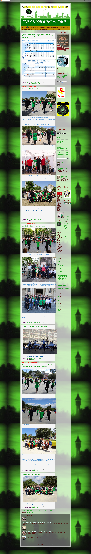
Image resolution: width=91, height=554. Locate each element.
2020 (59, 294)
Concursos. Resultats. (65, 214)
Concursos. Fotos (54, 27)
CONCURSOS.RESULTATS (33, 27)
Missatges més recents (27, 510)
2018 (59, 297)
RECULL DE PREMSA (52, 29)
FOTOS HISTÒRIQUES (64, 27)
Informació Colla (43, 29)
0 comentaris (39, 82)
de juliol (60, 271)
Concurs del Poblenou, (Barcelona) (33, 89)
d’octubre (60, 268)
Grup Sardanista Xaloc (60, 143)
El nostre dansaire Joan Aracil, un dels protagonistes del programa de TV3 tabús (63, 168)
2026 (59, 258)
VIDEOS (59, 29)
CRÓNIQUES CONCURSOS (45, 27)
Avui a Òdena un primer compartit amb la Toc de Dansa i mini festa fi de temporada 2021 (37, 365)
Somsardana (59, 137)
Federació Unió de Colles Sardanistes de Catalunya (61, 145)
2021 (59, 293)
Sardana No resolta (60, 141)
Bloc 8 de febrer (60, 151)
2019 (59, 296)
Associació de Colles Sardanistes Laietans (63, 153)
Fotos (65, 221)
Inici (38, 510)
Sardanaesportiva (60, 140)
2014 (59, 303)
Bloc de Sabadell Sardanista (62, 148)
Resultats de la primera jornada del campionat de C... (63, 276)
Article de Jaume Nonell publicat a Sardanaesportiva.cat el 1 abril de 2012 (39, 531)
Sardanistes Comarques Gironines (63, 138)
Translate (65, 82)
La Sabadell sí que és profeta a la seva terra (36, 226)
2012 (59, 306)
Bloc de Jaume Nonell (61, 149)
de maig (60, 274)
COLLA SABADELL (30, 82)
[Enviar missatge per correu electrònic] (43, 82)
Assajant (65, 210)
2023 (59, 262)
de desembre (61, 265)
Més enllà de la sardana (66, 234)
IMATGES (36, 29)
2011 (59, 307)
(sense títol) (63, 162)
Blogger (53, 544)
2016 (59, 300)
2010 (59, 309)
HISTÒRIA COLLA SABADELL (27, 29)
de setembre (61, 269)
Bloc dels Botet (59, 147)
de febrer (60, 291)
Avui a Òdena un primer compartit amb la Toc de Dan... (63, 286)
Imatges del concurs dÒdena (31, 474)
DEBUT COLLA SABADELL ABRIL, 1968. (64, 176)
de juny (60, 272)
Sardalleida (59, 142)
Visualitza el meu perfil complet (59, 253)
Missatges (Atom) (30, 512)
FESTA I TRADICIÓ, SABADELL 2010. (32, 536)
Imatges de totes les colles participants (34, 326)
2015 (59, 302)
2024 (59, 261)
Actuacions (24, 27)
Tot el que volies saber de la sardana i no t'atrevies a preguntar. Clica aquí (62, 76)
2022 (59, 264)
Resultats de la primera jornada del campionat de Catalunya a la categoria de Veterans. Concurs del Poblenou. (38, 35)
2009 (59, 310)
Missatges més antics (49, 510)
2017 (59, 299)
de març (60, 290)
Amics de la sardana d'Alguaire (62, 154)
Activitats (65, 207)
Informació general (65, 232)
